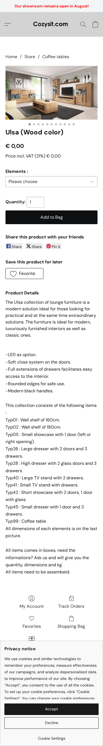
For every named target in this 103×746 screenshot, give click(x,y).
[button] (51, 24)
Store (29, 57)
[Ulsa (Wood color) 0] (51, 93)
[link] (51, 736)
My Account (32, 606)
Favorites (32, 626)
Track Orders (71, 606)
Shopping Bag (71, 626)
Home (11, 57)
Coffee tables (55, 57)
